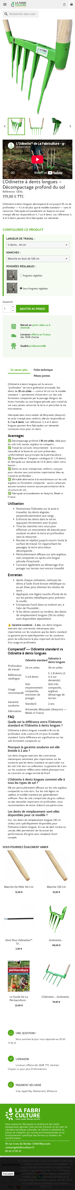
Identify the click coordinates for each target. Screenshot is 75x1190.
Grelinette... (56, 940)
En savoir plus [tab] (19, 370)
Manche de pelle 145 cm (18, 887)
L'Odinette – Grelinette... (56, 997)
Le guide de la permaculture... (19, 998)
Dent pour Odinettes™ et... (18, 942)
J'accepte (8, 1173)
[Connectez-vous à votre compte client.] (64, 4)
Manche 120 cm (56, 887)
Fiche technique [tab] (43, 370)
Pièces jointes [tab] (42, 376)
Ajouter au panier (32, 309)
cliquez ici (45, 1186)
